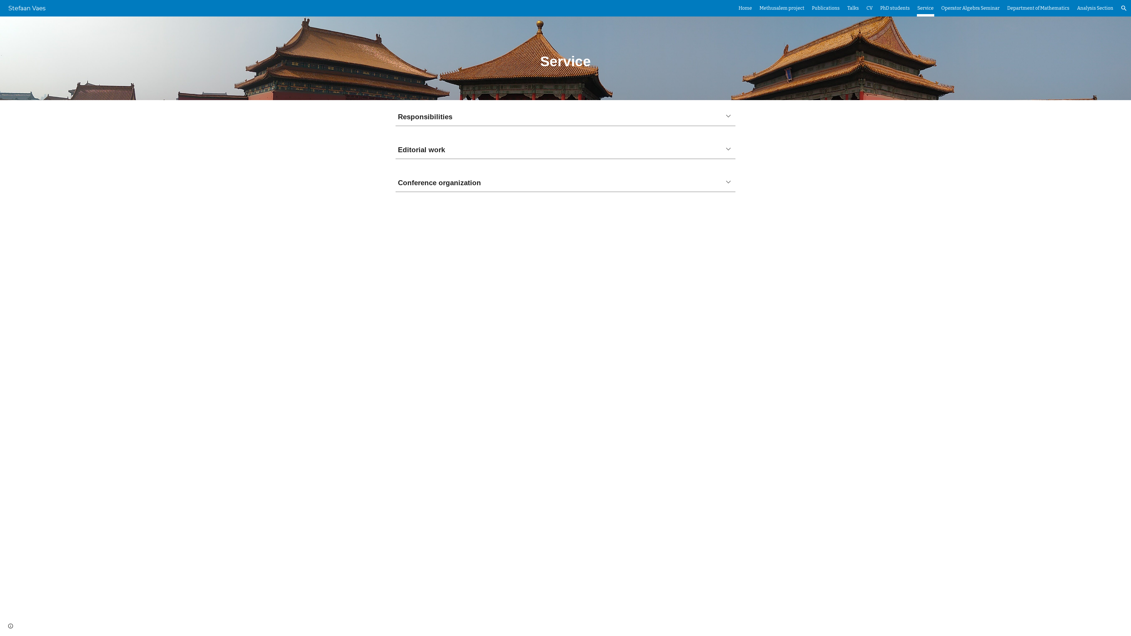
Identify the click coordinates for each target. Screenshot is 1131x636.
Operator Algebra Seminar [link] (970, 8)
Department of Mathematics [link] (1038, 8)
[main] (565, 58)
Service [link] (925, 8)
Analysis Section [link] (1095, 8)
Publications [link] (826, 8)
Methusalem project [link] (782, 8)
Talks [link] (853, 8)
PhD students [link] (895, 8)
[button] (1124, 8)
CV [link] (870, 8)
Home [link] (745, 8)
